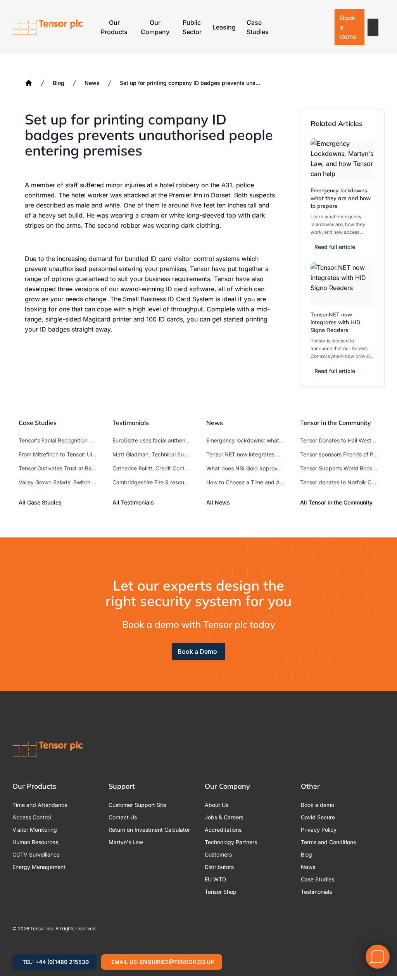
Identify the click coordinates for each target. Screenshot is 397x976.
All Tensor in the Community (336, 502)
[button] (373, 27)
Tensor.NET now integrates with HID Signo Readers (336, 322)
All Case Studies (40, 502)
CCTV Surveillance (36, 854)
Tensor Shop (220, 891)
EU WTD (215, 879)
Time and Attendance (39, 805)
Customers (218, 854)
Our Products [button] (114, 27)
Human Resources (35, 842)
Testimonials (316, 891)
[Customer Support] (302, 27)
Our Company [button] (155, 27)
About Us (216, 805)
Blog (58, 82)
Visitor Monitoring (34, 829)
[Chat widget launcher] (377, 956)
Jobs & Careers (224, 817)
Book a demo (348, 27)
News (92, 82)
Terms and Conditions (328, 842)
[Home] (29, 83)
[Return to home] (47, 27)
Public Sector (192, 27)
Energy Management (39, 867)
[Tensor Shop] (322, 27)
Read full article (334, 247)
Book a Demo (197, 651)
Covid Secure (318, 817)
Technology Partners (231, 842)
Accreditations (223, 829)
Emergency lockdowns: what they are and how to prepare (341, 198)
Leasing (224, 27)
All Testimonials (133, 502)
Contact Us (123, 817)
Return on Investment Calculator (149, 829)
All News (218, 502)
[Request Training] (282, 27)
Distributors (219, 867)
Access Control (31, 817)
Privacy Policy (319, 829)
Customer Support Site (137, 805)
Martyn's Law (126, 842)
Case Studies (258, 27)
